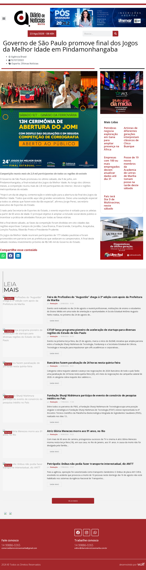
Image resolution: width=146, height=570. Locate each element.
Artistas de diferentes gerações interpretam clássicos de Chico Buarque (131, 137)
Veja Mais (73, 501)
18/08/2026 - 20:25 (67, 336)
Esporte (16, 63)
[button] (3, 18)
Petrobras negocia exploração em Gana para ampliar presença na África (111, 138)
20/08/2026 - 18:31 (67, 366)
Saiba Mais (54, 321)
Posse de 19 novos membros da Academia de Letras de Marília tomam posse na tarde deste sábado (131, 173)
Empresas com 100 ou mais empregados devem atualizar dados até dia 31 (112, 168)
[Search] (115, 33)
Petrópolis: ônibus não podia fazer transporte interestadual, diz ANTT (90, 463)
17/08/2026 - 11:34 (67, 402)
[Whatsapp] (95, 532)
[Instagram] (86, 532)
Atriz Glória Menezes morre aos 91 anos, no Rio (76, 431)
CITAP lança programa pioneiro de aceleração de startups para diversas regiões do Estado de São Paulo (91, 331)
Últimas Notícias (29, 63)
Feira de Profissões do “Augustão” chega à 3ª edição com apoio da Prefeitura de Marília (94, 298)
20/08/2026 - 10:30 (67, 303)
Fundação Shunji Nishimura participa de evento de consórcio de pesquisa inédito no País (91, 397)
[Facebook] (78, 532)
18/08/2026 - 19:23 (67, 434)
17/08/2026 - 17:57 (67, 467)
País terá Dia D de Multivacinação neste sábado (113, 202)
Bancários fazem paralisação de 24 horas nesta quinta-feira (83, 362)
